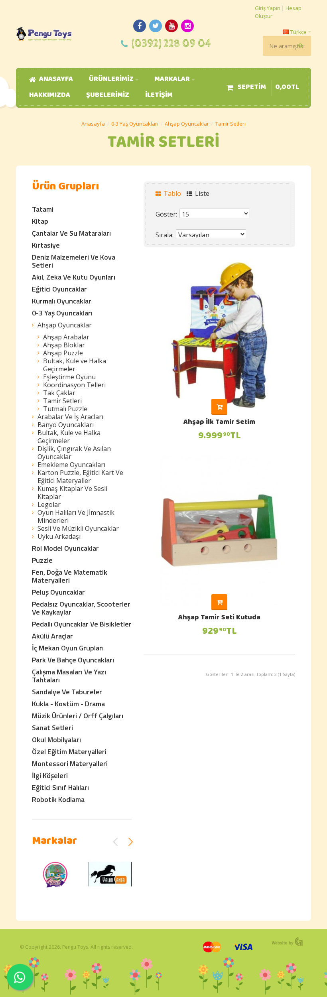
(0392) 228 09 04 (171, 43)
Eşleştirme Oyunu (69, 376)
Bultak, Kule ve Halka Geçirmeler (74, 365)
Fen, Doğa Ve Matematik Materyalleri (69, 576)
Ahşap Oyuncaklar (187, 123)
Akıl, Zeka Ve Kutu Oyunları (73, 277)
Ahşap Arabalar (66, 337)
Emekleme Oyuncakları (71, 464)
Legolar (49, 504)
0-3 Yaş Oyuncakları (134, 123)
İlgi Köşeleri (50, 775)
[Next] (130, 842)
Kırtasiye (46, 245)
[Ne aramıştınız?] (301, 46)
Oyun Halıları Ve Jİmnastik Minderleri (75, 516)
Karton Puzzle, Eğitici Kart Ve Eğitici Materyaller (80, 476)
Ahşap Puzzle (63, 353)
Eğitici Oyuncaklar (59, 289)
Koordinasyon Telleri (74, 384)
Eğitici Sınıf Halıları (60, 787)
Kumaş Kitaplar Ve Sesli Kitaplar (72, 492)
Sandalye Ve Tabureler (67, 691)
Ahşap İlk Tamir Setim (219, 423)
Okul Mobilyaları (56, 739)
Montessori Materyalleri (70, 763)
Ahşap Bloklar (64, 345)
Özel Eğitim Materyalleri (69, 751)
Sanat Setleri (52, 727)
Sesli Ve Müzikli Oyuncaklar (78, 528)
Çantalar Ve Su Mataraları (71, 233)
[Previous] (116, 842)
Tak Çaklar (59, 392)
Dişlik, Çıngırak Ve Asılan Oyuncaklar (74, 452)
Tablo (171, 193)
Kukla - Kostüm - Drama (68, 703)
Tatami (42, 209)
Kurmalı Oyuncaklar (61, 301)
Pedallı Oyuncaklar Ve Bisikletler (82, 624)
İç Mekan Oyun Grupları (68, 647)
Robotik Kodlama (58, 799)
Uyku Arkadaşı (59, 536)
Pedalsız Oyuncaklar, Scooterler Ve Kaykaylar (81, 608)
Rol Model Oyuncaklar (65, 548)
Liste (201, 193)
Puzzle (42, 560)
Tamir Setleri (230, 123)
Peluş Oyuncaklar (58, 592)
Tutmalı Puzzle (65, 408)
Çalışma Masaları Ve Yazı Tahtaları (69, 675)
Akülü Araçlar (52, 636)
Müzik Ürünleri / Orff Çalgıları (77, 715)
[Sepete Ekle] (219, 407)
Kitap (40, 221)
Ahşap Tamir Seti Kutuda (219, 618)
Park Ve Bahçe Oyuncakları (73, 659)
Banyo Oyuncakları (65, 424)
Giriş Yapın (267, 8)
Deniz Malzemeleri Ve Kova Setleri (73, 261)
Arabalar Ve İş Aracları (70, 416)
